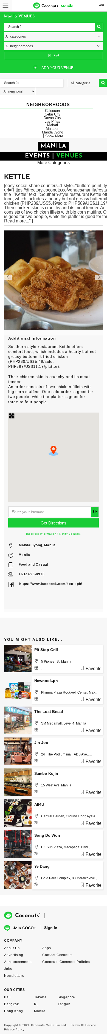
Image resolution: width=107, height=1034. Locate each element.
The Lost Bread (48, 711)
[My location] (95, 511)
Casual (42, 564)
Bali (7, 997)
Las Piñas (52, 121)
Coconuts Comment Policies (66, 962)
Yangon (64, 1004)
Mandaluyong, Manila (37, 545)
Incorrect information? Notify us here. (53, 533)
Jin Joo (41, 742)
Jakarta (40, 997)
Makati (52, 125)
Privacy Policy (14, 1029)
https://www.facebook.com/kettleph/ (50, 584)
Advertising (13, 955)
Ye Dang (42, 866)
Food (23, 564)
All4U (39, 804)
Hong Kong (13, 1011)
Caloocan (52, 111)
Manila (24, 555)
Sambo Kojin (46, 773)
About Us (11, 948)
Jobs (8, 969)
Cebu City (52, 114)
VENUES (69, 156)
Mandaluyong (52, 132)
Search (99, 27)
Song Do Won (47, 835)
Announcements (17, 962)
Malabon (52, 129)
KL (36, 1004)
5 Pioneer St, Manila (56, 661)
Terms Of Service (83, 1025)
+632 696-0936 (31, 574)
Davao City (52, 118)
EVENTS (37, 156)
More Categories (53, 162)
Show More (54, 136)
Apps (46, 948)
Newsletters (14, 976)
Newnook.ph (46, 680)
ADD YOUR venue (57, 68)
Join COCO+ (24, 928)
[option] (53, 280)
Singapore (66, 997)
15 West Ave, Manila (56, 785)
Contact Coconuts (57, 955)
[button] (53, 451)
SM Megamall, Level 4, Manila (63, 723)
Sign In (50, 927)
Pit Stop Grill (46, 649)
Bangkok (11, 1004)
